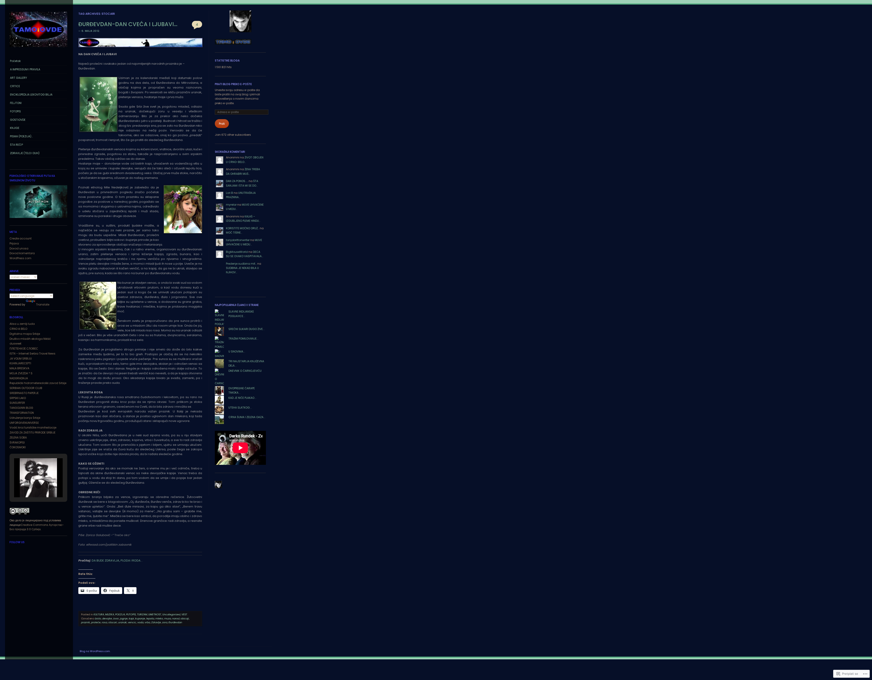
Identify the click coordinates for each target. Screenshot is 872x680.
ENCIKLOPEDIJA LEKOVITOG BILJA (31, 94)
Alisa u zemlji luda (22, 324)
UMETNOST (154, 614)
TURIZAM (142, 614)
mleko (159, 618)
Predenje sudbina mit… (241, 264)
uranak (122, 622)
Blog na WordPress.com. (95, 651)
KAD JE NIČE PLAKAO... (242, 398)
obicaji (185, 618)
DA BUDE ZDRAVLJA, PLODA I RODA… (117, 560)
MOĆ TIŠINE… (234, 232)
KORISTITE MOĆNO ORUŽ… (242, 228)
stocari (112, 622)
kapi (131, 618)
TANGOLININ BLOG (21, 408)
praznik (85, 622)
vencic (132, 622)
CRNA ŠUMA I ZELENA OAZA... (246, 417)
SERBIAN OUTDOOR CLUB (26, 388)
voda (140, 622)
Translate (42, 304)
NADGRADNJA (19, 378)
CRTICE (15, 86)
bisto (98, 618)
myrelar (231, 205)
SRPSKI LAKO (18, 398)
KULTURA (99, 614)
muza (167, 618)
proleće (96, 622)
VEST (184, 614)
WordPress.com (20, 258)
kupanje (140, 618)
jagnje (124, 618)
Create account (21, 238)
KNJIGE (14, 128)
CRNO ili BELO (18, 329)
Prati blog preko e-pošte (233, 84)
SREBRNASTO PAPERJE (24, 393)
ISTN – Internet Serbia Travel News (32, 353)
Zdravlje (156, 622)
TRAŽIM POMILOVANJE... (243, 338)
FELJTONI (16, 103)
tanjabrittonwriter (238, 240)
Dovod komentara (22, 253)
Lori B (229, 193)
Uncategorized (171, 614)
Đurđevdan (175, 622)
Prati (222, 124)
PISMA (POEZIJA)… (21, 136)
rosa (104, 622)
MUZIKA (109, 614)
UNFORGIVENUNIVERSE (24, 423)
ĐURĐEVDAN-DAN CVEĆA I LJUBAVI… (127, 24)
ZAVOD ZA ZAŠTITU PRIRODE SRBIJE (32, 432)
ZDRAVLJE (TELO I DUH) (25, 153)
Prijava (14, 243)
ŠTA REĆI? (16, 145)
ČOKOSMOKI (18, 447)
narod (175, 618)
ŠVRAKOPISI (17, 442)
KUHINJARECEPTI (20, 363)
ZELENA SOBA (18, 437)
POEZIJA (120, 614)
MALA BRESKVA (19, 368)
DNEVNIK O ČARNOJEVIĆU (245, 371)
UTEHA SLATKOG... (240, 407)
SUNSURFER (17, 403)
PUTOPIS (131, 614)
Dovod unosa (19, 248)
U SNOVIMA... (236, 351)
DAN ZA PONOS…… (237, 181)
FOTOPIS (15, 111)
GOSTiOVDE (17, 120)
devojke (107, 618)
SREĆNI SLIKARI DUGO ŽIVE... (246, 329)
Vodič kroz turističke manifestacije (33, 427)
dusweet (15, 343)
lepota (150, 618)
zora (164, 622)
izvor (116, 618)
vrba (147, 622)
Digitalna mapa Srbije (25, 334)
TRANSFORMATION (22, 413)
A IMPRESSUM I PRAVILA (25, 69)
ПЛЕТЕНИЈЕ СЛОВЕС (24, 348)
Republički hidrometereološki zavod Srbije (38, 383)
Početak (15, 61)
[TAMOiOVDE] (38, 48)
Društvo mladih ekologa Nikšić (30, 339)
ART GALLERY (18, 78)
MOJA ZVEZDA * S (21, 373)
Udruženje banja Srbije (25, 418)
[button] (28, 485)
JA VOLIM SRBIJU (21, 358)
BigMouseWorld (237, 252)
